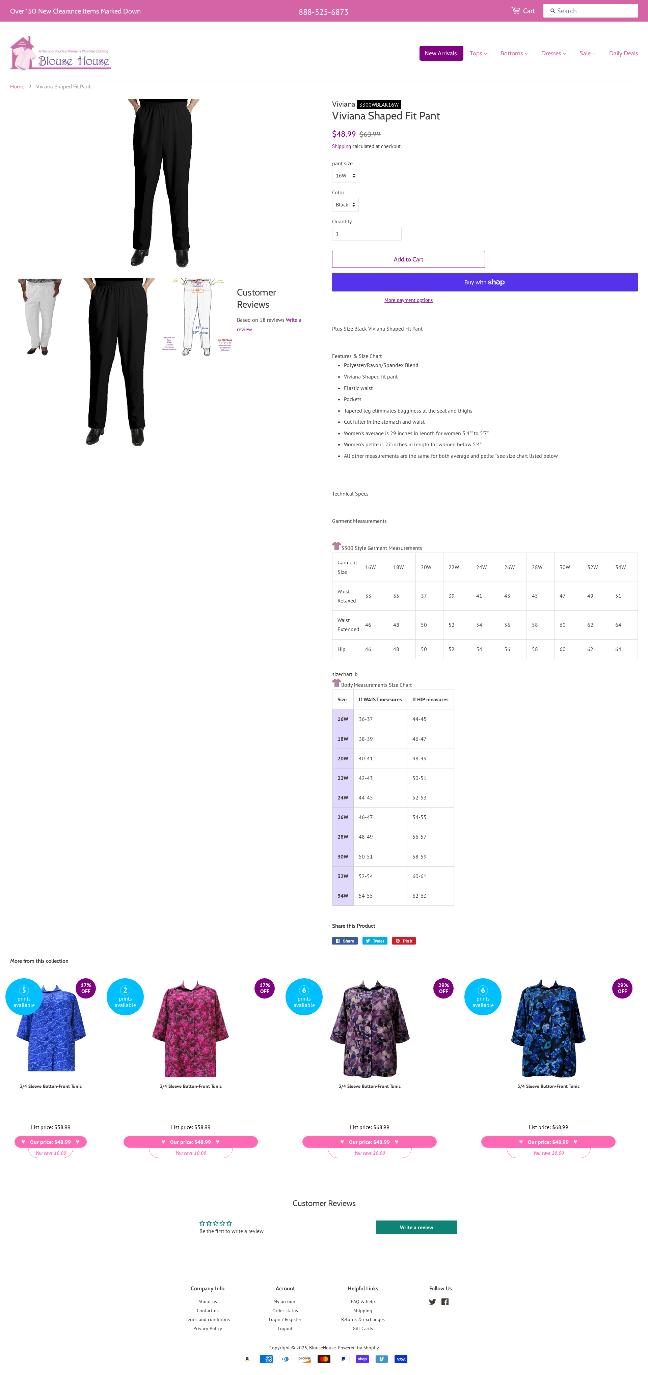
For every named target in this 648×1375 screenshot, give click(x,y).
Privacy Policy (207, 1328)
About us (207, 1301)
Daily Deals (623, 53)
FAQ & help (363, 1301)
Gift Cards (363, 1328)
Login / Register (285, 1319)
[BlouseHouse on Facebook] (445, 1303)
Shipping (341, 146)
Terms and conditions (208, 1319)
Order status (285, 1311)
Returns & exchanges (363, 1319)
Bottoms (512, 53)
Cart (529, 11)
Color (338, 192)
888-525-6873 (324, 12)
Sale (585, 53)
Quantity (342, 221)
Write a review (416, 1227)
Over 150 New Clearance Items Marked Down (75, 11)
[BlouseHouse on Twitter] (432, 1303)
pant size (342, 163)
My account (285, 1301)
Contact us (208, 1311)
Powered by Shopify (358, 1348)
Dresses (551, 53)
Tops (476, 53)
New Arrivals (441, 53)
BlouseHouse (322, 1348)
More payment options (408, 300)
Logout (285, 1328)
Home (17, 86)
